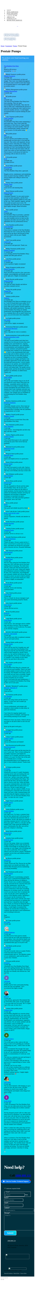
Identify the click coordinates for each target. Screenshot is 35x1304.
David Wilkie (8, 167)
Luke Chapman (8, 118)
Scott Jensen (7, 1101)
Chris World (7, 594)
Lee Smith (7, 320)
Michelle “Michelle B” (10, 688)
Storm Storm (8, 833)
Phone (6, 1197)
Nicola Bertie (8, 584)
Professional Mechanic (10, 328)
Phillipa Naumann (9, 250)
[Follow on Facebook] (5, 1260)
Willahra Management (10, 91)
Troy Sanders (8, 664)
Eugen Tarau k (8, 802)
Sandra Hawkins (9, 523)
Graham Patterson (9, 932)
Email (6, 1202)
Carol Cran (7, 242)
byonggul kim (8, 731)
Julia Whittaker (8, 476)
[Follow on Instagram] (9, 1260)
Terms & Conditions (8, 1273)
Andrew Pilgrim (9, 436)
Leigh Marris (8, 620)
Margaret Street (8, 455)
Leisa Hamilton (8, 226)
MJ (5, 98)
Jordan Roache (8, 281)
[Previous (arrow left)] (1, 1279)
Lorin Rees (7, 260)
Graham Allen (8, 1010)
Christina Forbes (9, 530)
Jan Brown (7, 860)
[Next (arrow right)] (3, 1279)
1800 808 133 (23, 1175)
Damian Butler (8, 644)
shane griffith (8, 377)
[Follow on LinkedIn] (13, 1260)
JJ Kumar (7, 963)
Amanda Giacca (9, 1039)
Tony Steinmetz (8, 426)
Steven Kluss (8, 482)
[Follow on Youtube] (16, 1260)
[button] (16, 1181)
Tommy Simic (8, 184)
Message (7, 1213)
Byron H (6, 613)
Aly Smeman (8, 696)
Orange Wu (7, 291)
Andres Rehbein (9, 811)
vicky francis (8, 605)
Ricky (6, 504)
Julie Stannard (8, 552)
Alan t (6, 211)
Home (2, 46)
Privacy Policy (23, 1273)
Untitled (7, 1208)
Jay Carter (7, 922)
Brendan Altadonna (10, 402)
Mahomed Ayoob (9, 448)
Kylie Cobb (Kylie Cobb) (11, 513)
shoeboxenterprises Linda (11, 337)
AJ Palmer (7, 769)
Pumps (15, 46)
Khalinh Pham (8, 559)
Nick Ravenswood (9, 747)
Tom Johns (7, 1082)
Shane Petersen (8, 193)
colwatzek (7, 981)
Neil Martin (7, 947)
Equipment (9, 46)
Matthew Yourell (9, 416)
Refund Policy (17, 1273)
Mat (5, 135)
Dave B (6, 996)
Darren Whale (8, 464)
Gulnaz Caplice (8, 738)
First (26, 1195)
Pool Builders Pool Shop (11, 66)
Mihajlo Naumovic (9, 76)
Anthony (6, 298)
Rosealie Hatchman (10, 539)
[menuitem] (9, 10)
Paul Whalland (8, 873)
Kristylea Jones (8, 840)
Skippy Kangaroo (9, 269)
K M (5, 159)
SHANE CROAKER (10, 634)
